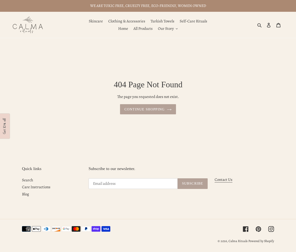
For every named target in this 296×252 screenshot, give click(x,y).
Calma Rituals (238, 241)
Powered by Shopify (261, 241)
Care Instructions (36, 187)
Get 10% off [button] (4, 126)
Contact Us (223, 179)
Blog (25, 194)
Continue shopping (144, 109)
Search (27, 180)
